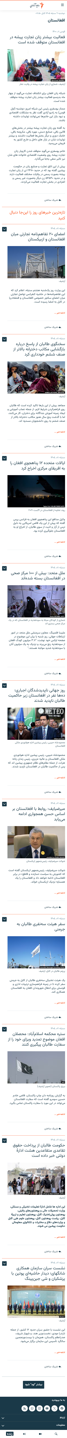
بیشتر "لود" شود (33, 1384)
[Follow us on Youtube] (47, 1408)
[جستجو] (56, 1434)
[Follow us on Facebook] (62, 1408)
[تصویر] (40, 1434)
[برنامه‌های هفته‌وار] (24, 1434)
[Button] (52, 200)
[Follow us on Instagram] (39, 1408)
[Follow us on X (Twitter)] (54, 1408)
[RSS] (24, 1408)
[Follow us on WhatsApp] (32, 1408)
